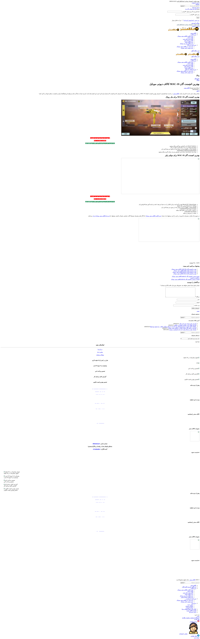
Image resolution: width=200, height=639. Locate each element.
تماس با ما (100, 352)
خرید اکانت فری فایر (100, 469)
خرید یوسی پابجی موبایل (187, 48)
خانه (198, 78)
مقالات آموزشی (195, 23)
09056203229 (96, 443)
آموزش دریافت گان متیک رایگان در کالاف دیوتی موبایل (182, 328)
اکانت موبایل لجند (188, 40)
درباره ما (100, 349)
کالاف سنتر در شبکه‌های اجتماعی (100, 425)
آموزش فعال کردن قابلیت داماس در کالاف (185, 325)
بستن (198, 311)
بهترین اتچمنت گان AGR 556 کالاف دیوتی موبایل (183, 269)
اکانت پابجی (190, 37)
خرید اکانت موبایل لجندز (100, 463)
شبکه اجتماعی (189, 607)
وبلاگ (196, 78)
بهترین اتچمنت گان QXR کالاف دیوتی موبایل (185, 270)
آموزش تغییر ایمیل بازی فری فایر (187, 323)
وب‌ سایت (196, 305)
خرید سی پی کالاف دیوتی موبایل (185, 46)
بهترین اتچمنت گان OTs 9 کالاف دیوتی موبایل (184, 273)
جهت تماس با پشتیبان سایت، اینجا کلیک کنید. (188, 24)
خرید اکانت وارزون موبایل (186, 43)
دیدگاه (197, 296)
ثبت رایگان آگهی (195, 50)
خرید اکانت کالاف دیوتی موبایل (185, 36)
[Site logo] (189, 30)
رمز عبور (194, 14)
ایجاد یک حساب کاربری (191, 9)
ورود (198, 17)
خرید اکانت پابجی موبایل (100, 466)
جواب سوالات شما (100, 405)
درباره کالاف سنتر (100, 420)
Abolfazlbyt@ (96, 449)
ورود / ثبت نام (192, 612)
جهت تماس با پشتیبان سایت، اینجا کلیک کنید (188, 1)
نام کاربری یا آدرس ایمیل (190, 11)
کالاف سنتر (187, 88)
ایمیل (198, 302)
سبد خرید (100, 396)
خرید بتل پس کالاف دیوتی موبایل (100, 455)
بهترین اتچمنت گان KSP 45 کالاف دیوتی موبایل (184, 272)
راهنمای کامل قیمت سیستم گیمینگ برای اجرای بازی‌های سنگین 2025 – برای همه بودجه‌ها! (173, 326)
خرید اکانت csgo (189, 42)
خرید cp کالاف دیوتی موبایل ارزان (101, 216)
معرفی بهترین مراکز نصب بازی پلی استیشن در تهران (182, 329)
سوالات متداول (100, 355)
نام (198, 299)
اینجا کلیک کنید (89, 143)
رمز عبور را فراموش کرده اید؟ (191, 20)
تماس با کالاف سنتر (100, 417)
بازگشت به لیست (194, 278)
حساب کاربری (100, 411)
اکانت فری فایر (188, 39)
